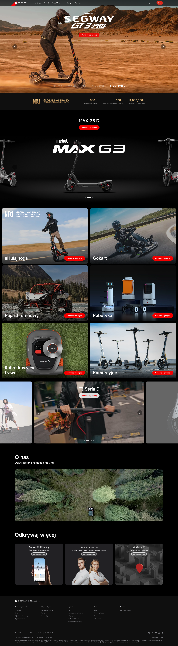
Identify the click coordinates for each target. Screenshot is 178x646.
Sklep (160, 3)
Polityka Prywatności (36, 633)
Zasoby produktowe (73, 619)
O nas (95, 607)
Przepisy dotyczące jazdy (75, 621)
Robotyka (44, 613)
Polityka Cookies (50, 633)
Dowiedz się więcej (89, 35)
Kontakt (96, 616)
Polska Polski (158, 637)
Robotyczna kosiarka (47, 610)
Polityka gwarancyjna (74, 616)
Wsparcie (70, 607)
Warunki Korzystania (21, 633)
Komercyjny (44, 616)
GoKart (17, 613)
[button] (14, 46)
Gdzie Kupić (97, 619)
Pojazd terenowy (20, 619)
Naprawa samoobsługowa (75, 613)
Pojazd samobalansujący (22, 616)
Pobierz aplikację (99, 613)
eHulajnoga (18, 610)
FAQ (69, 610)
